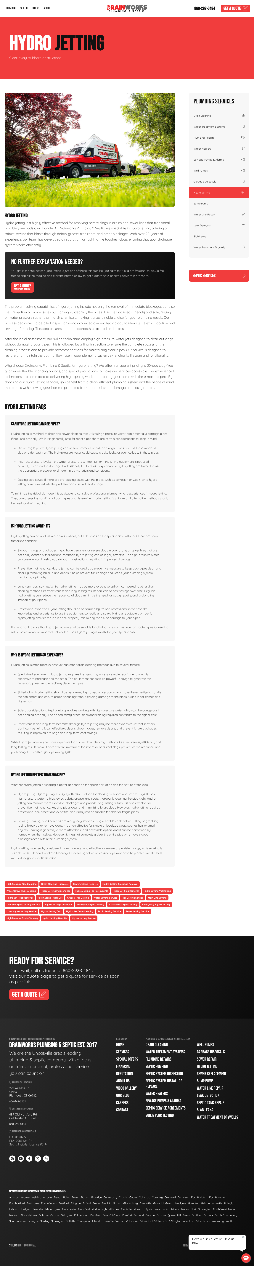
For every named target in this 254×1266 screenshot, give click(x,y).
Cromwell (170, 1197)
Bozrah (85, 1197)
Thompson (83, 1221)
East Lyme (33, 1203)
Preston (150, 1215)
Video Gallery (126, 1088)
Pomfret (127, 1215)
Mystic (149, 1209)
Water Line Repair (204, 214)
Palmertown (81, 1215)
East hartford (17, 1203)
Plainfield (95, 1215)
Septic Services (204, 275)
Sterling (44, 1221)
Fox (26, 1245)
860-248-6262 (17, 1101)
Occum (54, 1215)
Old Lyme (66, 1215)
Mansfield (84, 1209)
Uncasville (108, 1221)
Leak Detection (202, 225)
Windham (188, 1221)
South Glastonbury (226, 1215)
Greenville (145, 1203)
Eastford (64, 1203)
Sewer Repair (207, 1059)
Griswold (158, 1203)
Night (20, 1245)
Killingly (228, 1203)
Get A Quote (22, 287)
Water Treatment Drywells (209, 247)
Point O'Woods (111, 1215)
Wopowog (218, 1221)
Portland (139, 1215)
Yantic (229, 1221)
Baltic (66, 1197)
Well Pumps (201, 170)
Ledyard (26, 1209)
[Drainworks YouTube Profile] (21, 1158)
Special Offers (127, 1059)
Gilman (117, 1203)
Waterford (146, 1221)
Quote (232, 8)
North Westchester (224, 1209)
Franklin (106, 1203)
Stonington (57, 1221)
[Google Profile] (12, 1158)
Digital (32, 1245)
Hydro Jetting (202, 192)
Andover (25, 1197)
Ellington (75, 1203)
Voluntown (132, 1221)
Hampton (193, 1203)
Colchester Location (22, 1108)
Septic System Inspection (164, 1073)
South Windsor (18, 1221)
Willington (175, 1221)
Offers (35, 8)
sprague (33, 1221)
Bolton (75, 1197)
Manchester (69, 1209)
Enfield (87, 1203)
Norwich (14, 1215)
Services (122, 1052)
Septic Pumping (157, 1066)
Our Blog (122, 1095)
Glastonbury (130, 1203)
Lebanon (14, 1209)
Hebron (205, 1203)
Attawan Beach (52, 1197)
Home (120, 1044)
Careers (122, 1102)
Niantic (175, 1209)
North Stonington (201, 1209)
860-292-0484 (204, 8)
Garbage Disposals (205, 181)
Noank (185, 1209)
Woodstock (203, 1221)
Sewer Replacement (211, 1073)
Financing (123, 1066)
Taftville (70, 1221)
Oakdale (44, 1215)
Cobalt (133, 1197)
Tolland (96, 1221)
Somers (208, 1215)
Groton (169, 1203)
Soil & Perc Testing (160, 1115)
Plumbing (11, 8)
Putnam (161, 1215)
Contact (122, 1110)
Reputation (124, 1073)
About (47, 8)
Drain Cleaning (202, 115)
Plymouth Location (22, 1082)
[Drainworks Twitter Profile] (38, 1158)
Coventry (157, 1197)
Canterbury (110, 1197)
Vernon (119, 1221)
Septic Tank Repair (210, 1102)
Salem (186, 1215)
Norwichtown (29, 1215)
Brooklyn (96, 1197)
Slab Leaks (200, 236)
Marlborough (99, 1209)
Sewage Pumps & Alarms (209, 159)
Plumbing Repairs (204, 137)
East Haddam (199, 1197)
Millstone (114, 1209)
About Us (123, 1081)
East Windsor (49, 1203)
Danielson (183, 1197)
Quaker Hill (174, 1215)
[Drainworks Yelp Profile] (46, 1158)
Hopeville (217, 1203)
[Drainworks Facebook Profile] (29, 1158)
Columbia (144, 1197)
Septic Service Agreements (166, 1108)
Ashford (36, 1197)
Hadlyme (180, 1203)
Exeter (96, 1203)
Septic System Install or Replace (164, 1083)
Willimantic (160, 1221)
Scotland (197, 1215)
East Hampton (217, 1197)
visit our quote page (30, 976)
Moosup (138, 1209)
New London (162, 1209)
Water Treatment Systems (209, 126)
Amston (14, 1197)
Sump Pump (201, 203)
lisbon (48, 1209)
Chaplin (123, 1197)
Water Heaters (202, 148)
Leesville (38, 1209)
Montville (126, 1209)
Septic (24, 8)
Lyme (57, 1209)
